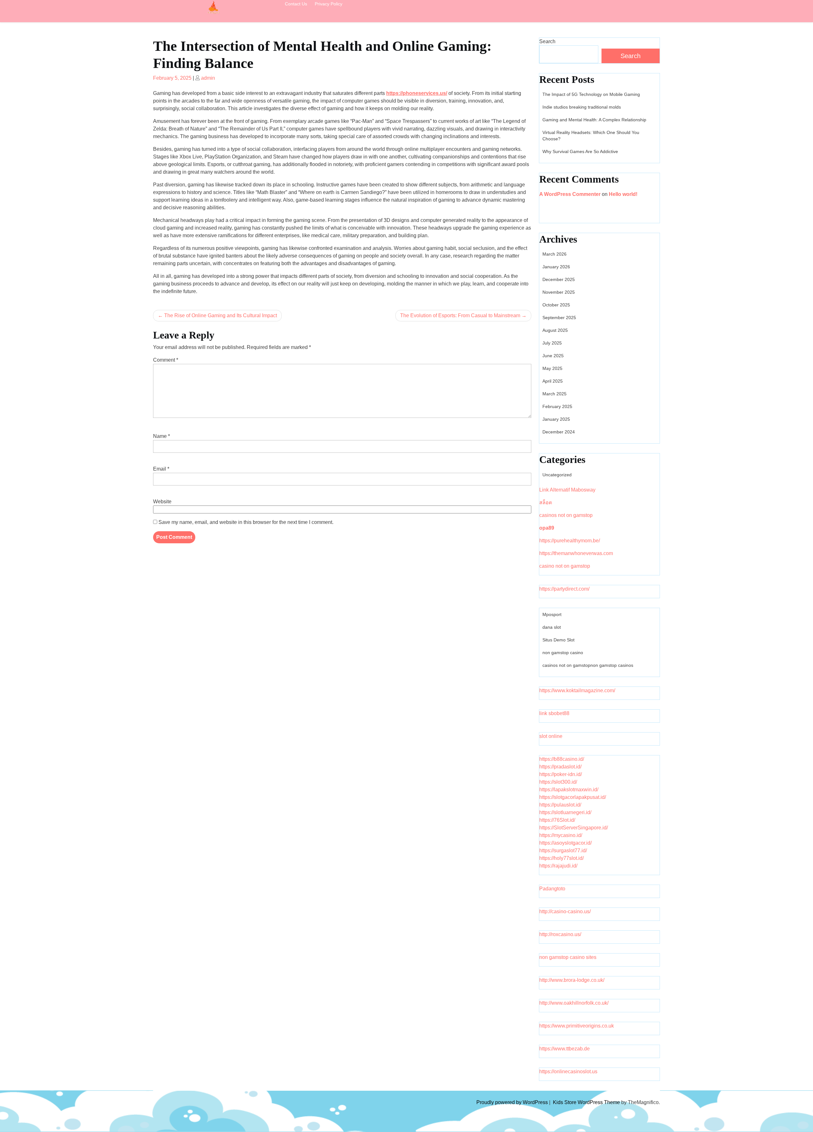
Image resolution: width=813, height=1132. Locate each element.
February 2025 (557, 406)
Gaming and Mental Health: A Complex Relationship (594, 119)
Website (162, 501)
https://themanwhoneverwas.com (576, 553)
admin (208, 78)
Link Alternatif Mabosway (567, 489)
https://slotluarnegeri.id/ (565, 812)
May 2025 (552, 368)
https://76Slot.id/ (557, 820)
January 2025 (556, 419)
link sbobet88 (554, 713)
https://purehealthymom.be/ (569, 540)
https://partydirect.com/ (564, 589)
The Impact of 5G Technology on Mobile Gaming (591, 94)
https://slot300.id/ (558, 782)
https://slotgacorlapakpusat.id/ (572, 797)
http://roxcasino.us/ (560, 934)
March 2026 (554, 254)
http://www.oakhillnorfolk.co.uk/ (573, 1003)
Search (547, 41)
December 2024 (558, 431)
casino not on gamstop (564, 566)
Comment (165, 360)
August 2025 (555, 330)
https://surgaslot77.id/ (563, 850)
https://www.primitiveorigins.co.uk (576, 1025)
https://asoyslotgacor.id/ (565, 843)
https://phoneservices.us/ (416, 93)
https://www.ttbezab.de (564, 1048)
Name (161, 436)
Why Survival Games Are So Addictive (580, 151)
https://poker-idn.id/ (560, 774)
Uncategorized (557, 474)
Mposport (551, 614)
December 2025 (558, 279)
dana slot (551, 627)
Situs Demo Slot (558, 639)
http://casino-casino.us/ (565, 911)
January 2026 (556, 266)
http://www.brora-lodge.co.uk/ (571, 980)
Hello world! (623, 194)
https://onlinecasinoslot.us (568, 1071)
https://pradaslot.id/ (560, 766)
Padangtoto (552, 888)
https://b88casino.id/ (561, 759)
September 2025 (559, 317)
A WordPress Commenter (570, 194)
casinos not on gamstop (566, 515)
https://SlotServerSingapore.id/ (573, 827)
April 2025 (552, 381)
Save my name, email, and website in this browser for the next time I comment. (245, 522)
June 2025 (553, 355)
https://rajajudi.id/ (558, 865)
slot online (550, 736)
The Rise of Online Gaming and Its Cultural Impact (220, 315)
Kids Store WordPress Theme (587, 1102)
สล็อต (545, 502)
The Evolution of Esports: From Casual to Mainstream (460, 315)
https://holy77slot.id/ (561, 858)
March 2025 (554, 393)
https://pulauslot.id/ (560, 804)
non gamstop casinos (611, 665)
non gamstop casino (562, 652)
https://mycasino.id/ (560, 835)
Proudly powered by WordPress (512, 1102)
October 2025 (556, 304)
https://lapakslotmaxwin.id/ (568, 789)
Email (161, 469)
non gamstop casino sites (567, 957)
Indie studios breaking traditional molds (581, 107)
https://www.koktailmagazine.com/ (577, 690)
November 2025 (558, 292)
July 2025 (552, 342)
